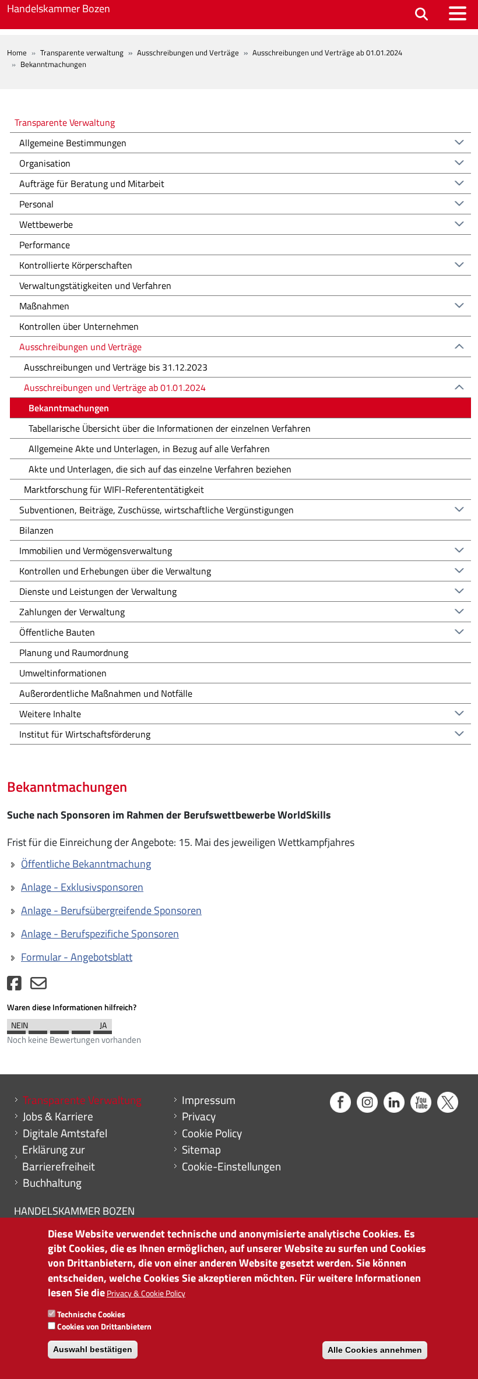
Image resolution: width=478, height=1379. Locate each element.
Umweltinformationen (63, 673)
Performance (44, 245)
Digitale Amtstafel (65, 1133)
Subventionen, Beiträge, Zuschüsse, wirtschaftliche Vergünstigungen (156, 510)
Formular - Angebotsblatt (76, 957)
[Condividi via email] (38, 986)
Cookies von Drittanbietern (104, 1326)
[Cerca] (421, 15)
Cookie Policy (212, 1133)
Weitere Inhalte (50, 714)
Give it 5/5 (102, 1029)
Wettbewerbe (46, 224)
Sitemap (201, 1149)
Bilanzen (36, 530)
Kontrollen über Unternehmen (79, 326)
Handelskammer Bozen (58, 8)
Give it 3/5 (59, 1029)
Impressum (209, 1100)
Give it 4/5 (81, 1029)
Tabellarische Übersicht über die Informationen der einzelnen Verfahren (170, 428)
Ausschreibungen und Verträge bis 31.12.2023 (116, 367)
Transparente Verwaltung (65, 122)
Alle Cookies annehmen (375, 1350)
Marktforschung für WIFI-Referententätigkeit (114, 489)
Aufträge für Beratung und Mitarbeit (91, 184)
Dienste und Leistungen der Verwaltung (98, 591)
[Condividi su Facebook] (14, 986)
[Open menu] (457, 13)
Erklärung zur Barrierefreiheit (58, 1158)
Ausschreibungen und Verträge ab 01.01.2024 (327, 52)
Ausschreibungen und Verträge (188, 52)
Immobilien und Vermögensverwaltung (95, 551)
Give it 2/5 (38, 1029)
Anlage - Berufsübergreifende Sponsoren (111, 910)
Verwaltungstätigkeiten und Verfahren (95, 285)
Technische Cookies (91, 1314)
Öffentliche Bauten (57, 632)
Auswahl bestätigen (92, 1349)
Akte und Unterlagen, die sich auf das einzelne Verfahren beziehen (160, 469)
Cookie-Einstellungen (231, 1166)
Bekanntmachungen (69, 408)
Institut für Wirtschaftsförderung (84, 734)
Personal (36, 204)
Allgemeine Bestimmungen (72, 143)
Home (17, 52)
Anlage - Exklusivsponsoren (82, 887)
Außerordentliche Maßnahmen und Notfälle (105, 693)
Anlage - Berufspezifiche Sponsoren (100, 933)
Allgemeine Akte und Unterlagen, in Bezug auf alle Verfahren (149, 449)
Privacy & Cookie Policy (146, 1293)
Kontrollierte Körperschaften (75, 265)
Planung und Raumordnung (73, 652)
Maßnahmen (44, 306)
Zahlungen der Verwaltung (72, 612)
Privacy (199, 1116)
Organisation (45, 163)
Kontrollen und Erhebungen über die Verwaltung (115, 571)
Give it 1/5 (16, 1029)
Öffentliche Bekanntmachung (86, 864)
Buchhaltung (52, 1183)
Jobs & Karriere (58, 1116)
